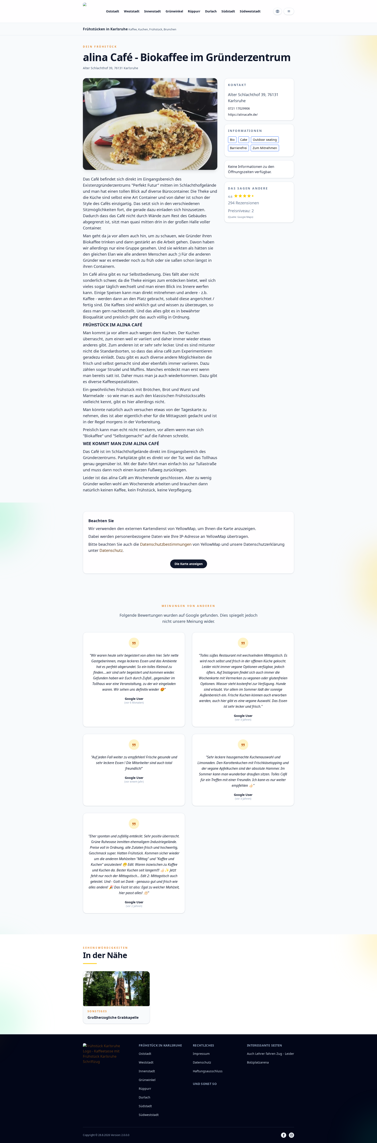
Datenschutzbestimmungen (166, 544)
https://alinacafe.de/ (243, 114)
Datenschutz (111, 550)
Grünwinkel (174, 11)
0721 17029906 (239, 108)
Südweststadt (250, 11)
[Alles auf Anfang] (91, 11)
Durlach (211, 11)
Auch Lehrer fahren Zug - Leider (270, 1054)
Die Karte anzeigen (189, 564)
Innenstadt (152, 11)
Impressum (201, 1054)
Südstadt (228, 11)
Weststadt (131, 11)
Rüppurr (194, 11)
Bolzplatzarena (258, 1062)
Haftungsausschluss (208, 1071)
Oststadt (112, 11)
